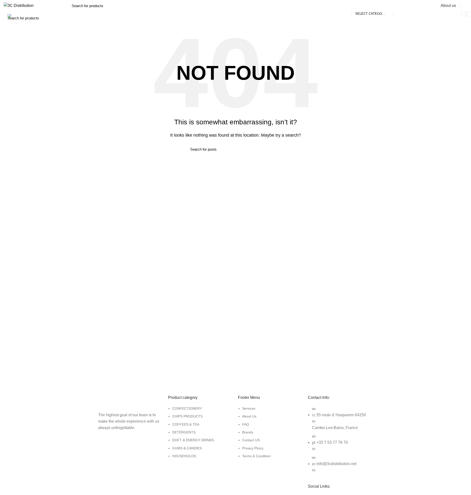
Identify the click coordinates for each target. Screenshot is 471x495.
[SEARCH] (399, 5)
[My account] (465, 6)
